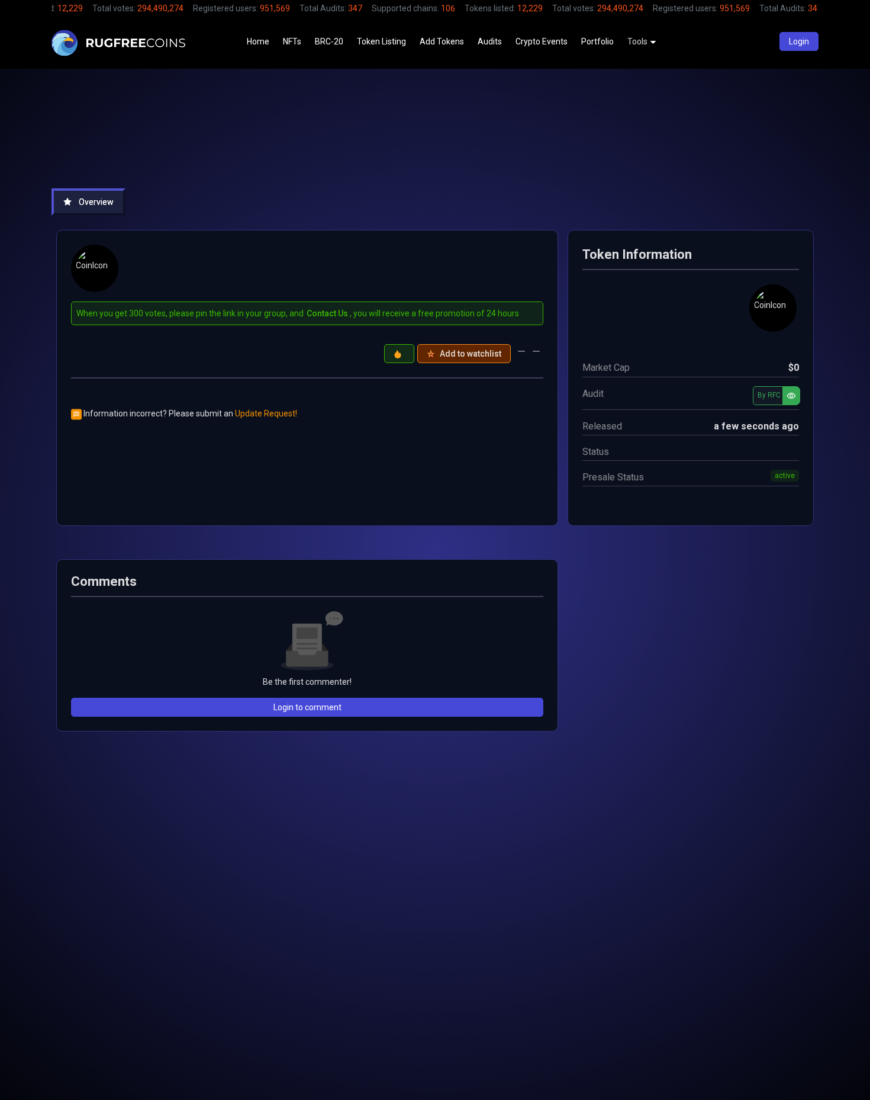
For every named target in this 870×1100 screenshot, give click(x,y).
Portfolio (597, 41)
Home (258, 41)
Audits (490, 41)
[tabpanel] (435, 492)
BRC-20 (329, 41)
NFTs (292, 41)
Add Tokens (442, 41)
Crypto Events (541, 41)
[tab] (88, 202)
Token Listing (381, 41)
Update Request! (266, 413)
